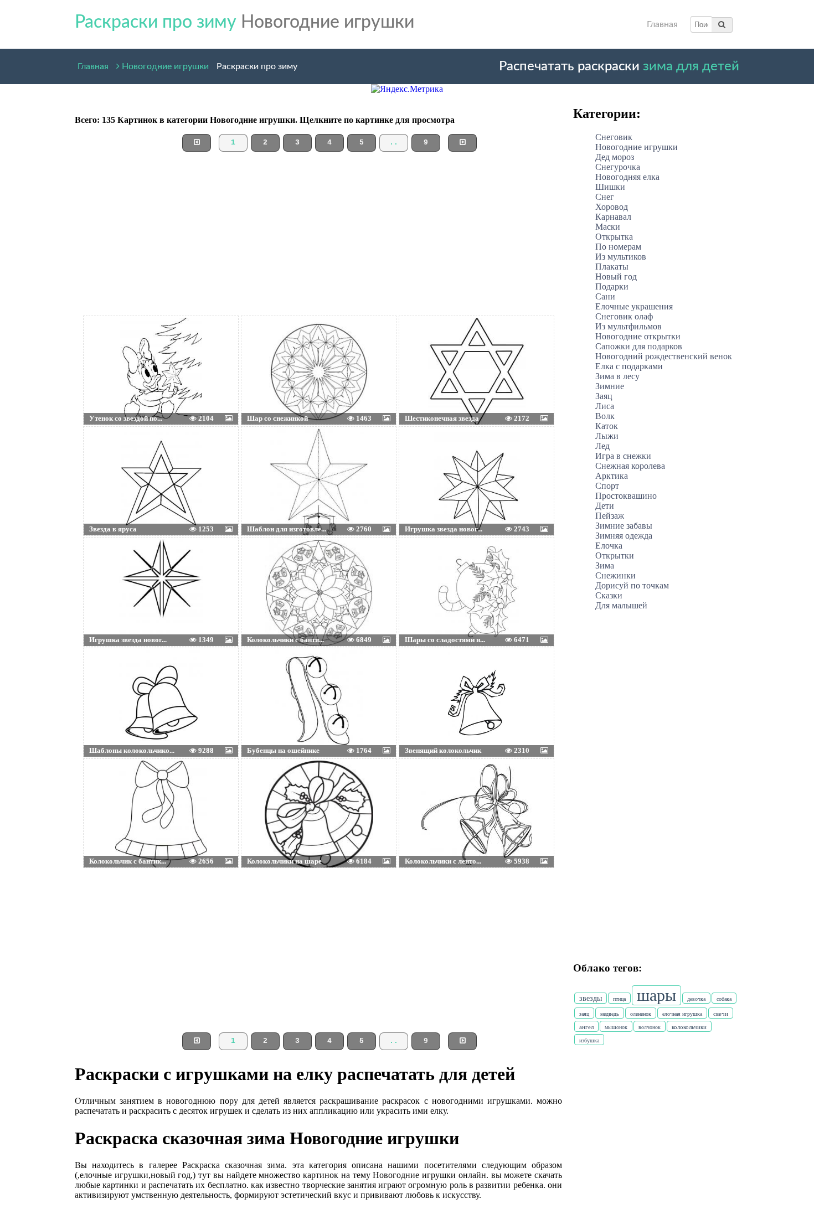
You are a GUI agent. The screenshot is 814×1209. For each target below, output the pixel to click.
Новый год (616, 276)
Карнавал (613, 216)
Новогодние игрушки (164, 64)
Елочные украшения (634, 306)
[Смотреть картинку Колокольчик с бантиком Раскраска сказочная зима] (109, 786)
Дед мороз (614, 157)
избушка (589, 1040)
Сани (605, 296)
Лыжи (607, 436)
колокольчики (689, 1027)
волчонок (649, 1027)
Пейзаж (609, 515)
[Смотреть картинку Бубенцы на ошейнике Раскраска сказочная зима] (267, 676)
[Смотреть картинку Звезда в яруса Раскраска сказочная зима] (109, 454)
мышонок (616, 1027)
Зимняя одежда (623, 535)
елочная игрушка (682, 1014)
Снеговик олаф (624, 316)
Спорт (607, 485)
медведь (609, 1014)
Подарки (611, 286)
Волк (605, 416)
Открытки (614, 555)
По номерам (618, 246)
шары (656, 995)
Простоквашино (626, 495)
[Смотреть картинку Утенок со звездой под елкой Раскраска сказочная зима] (109, 344)
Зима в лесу (617, 376)
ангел (586, 1027)
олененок (640, 1014)
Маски (607, 226)
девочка (696, 999)
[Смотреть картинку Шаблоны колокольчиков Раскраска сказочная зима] (109, 676)
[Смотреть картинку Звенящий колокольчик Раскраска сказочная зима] (425, 676)
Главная (662, 24)
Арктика (611, 475)
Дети (604, 505)
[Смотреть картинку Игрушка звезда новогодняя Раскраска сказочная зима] (425, 454)
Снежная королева (630, 466)
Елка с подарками (629, 366)
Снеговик (613, 137)
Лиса (604, 406)
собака (724, 999)
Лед (602, 446)
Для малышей (621, 605)
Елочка (608, 545)
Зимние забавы (623, 525)
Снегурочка (617, 167)
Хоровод (611, 206)
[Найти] (722, 24)
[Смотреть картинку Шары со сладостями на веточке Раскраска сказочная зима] (425, 565)
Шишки (610, 187)
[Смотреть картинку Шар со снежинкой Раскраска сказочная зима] (267, 344)
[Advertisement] (318, 238)
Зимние (609, 386)
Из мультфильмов (628, 326)
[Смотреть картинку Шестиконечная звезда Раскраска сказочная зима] (425, 344)
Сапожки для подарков (638, 346)
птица (619, 999)
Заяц (603, 396)
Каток (606, 426)
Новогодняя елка (627, 177)
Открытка (614, 236)
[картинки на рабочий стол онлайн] (144, 344)
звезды (590, 998)
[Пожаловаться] (212, 344)
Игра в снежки (623, 456)
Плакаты (611, 266)
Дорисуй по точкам (632, 585)
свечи (720, 1013)
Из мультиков (620, 256)
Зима (604, 565)
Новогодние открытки (638, 336)
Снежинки (615, 575)
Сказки (608, 595)
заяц (584, 1014)
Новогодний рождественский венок (663, 356)
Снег (604, 197)
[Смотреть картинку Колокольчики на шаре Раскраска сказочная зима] (267, 786)
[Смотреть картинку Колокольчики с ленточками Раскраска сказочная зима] (425, 786)
